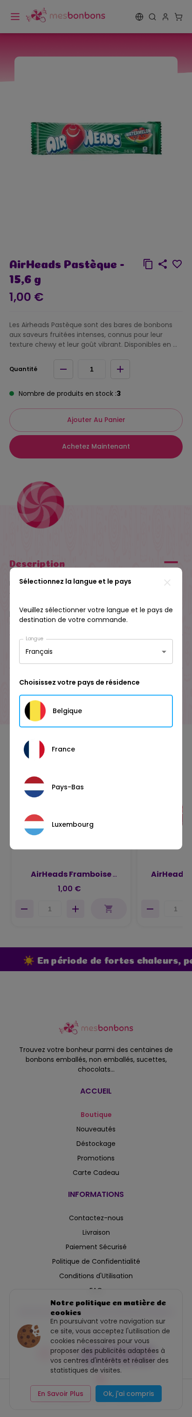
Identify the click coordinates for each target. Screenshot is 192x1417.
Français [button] (39, 651)
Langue (34, 638)
